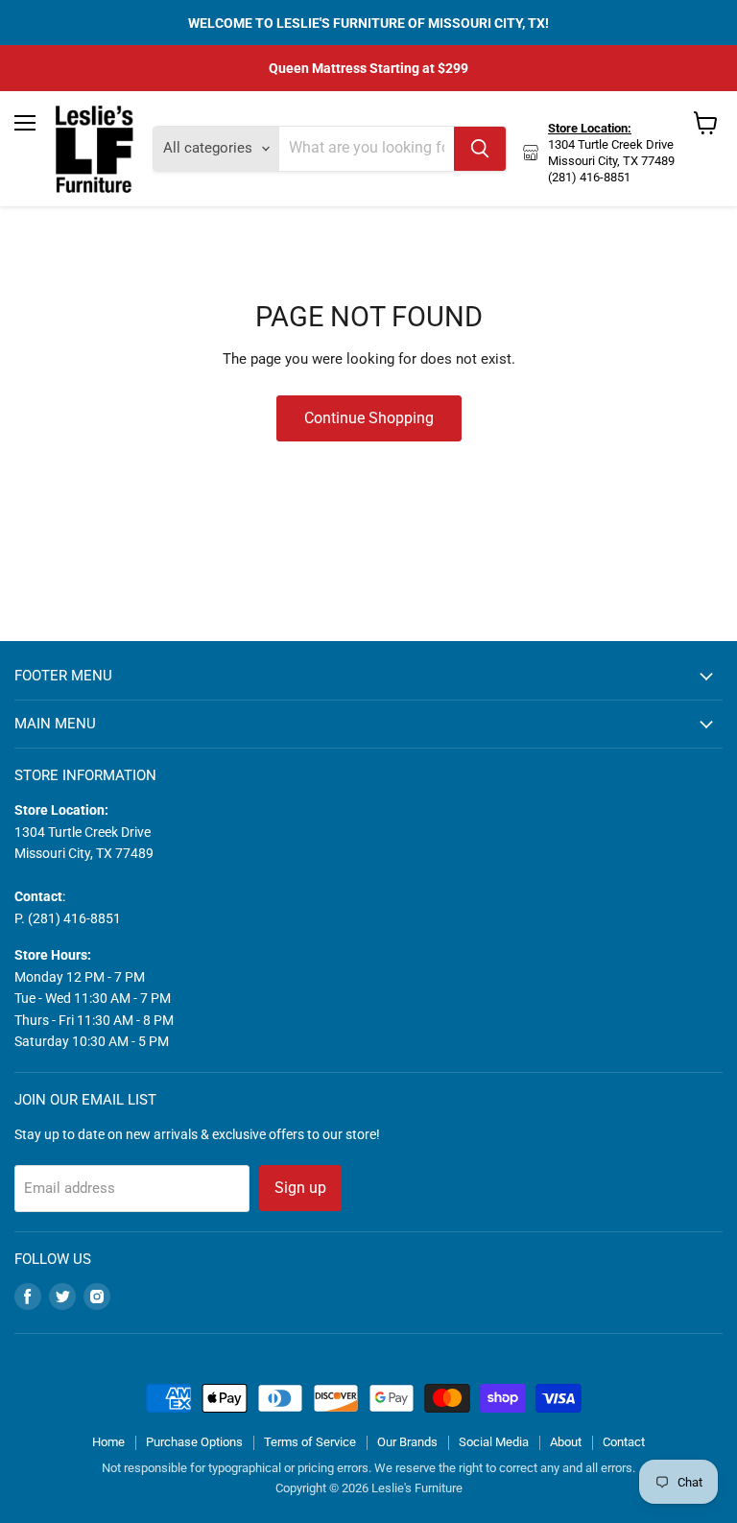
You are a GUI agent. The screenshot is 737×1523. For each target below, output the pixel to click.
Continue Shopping (369, 418)
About (566, 1442)
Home (108, 1442)
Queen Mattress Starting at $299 (368, 68)
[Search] (480, 149)
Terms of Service (310, 1442)
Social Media (494, 1442)
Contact (624, 1442)
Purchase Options (194, 1442)
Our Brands (407, 1442)
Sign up (300, 1187)
